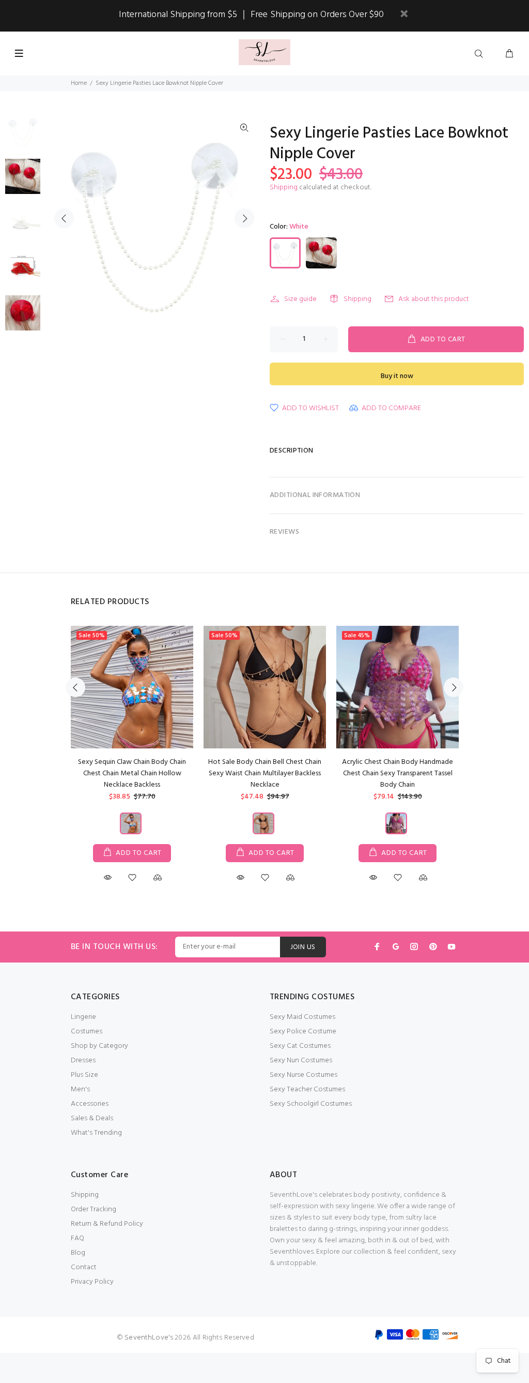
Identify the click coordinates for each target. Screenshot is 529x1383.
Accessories (89, 1104)
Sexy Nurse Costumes (303, 1075)
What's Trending (96, 1133)
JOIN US (303, 947)
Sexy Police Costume (303, 1032)
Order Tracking (93, 1209)
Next (244, 218)
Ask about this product (433, 299)
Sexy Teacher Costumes (307, 1089)
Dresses (83, 1060)
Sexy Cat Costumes (300, 1046)
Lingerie (83, 1017)
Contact (84, 1267)
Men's (80, 1089)
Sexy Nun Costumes (301, 1060)
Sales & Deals (92, 1118)
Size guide (300, 299)
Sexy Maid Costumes (302, 1017)
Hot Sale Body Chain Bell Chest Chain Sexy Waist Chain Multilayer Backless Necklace (264, 773)
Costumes (86, 1032)
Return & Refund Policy (107, 1224)
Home (79, 83)
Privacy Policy (92, 1282)
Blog (78, 1253)
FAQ (77, 1238)
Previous (64, 218)
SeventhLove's (149, 1338)
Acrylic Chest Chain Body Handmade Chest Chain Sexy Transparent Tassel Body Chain (397, 773)
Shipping (284, 187)
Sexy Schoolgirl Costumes (311, 1104)
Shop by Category (99, 1046)
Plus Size (84, 1075)
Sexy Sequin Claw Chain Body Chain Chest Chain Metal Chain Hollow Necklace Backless (132, 773)
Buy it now (397, 376)
